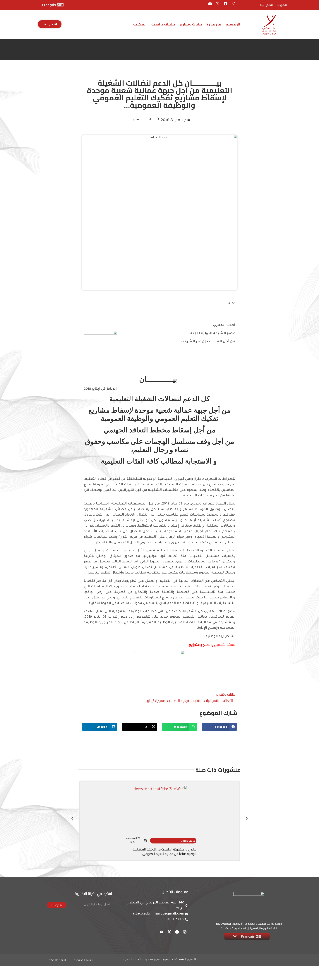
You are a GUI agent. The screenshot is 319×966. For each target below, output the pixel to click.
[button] (219, 727)
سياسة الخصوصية (83, 960)
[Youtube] (210, 3)
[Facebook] (225, 3)
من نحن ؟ (213, 24)
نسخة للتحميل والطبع (219, 644)
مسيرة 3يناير (156, 700)
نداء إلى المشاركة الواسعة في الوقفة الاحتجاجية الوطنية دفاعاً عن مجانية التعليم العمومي (164, 851)
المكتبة (140, 24)
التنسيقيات (212, 700)
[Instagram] (233, 3)
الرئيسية (233, 24)
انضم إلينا (266, 5)
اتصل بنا (282, 5)
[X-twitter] (218, 3)
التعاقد (227, 700)
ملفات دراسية (163, 24)
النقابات (196, 700)
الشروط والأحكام (57, 960)
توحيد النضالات (178, 700)
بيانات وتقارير (190, 24)
